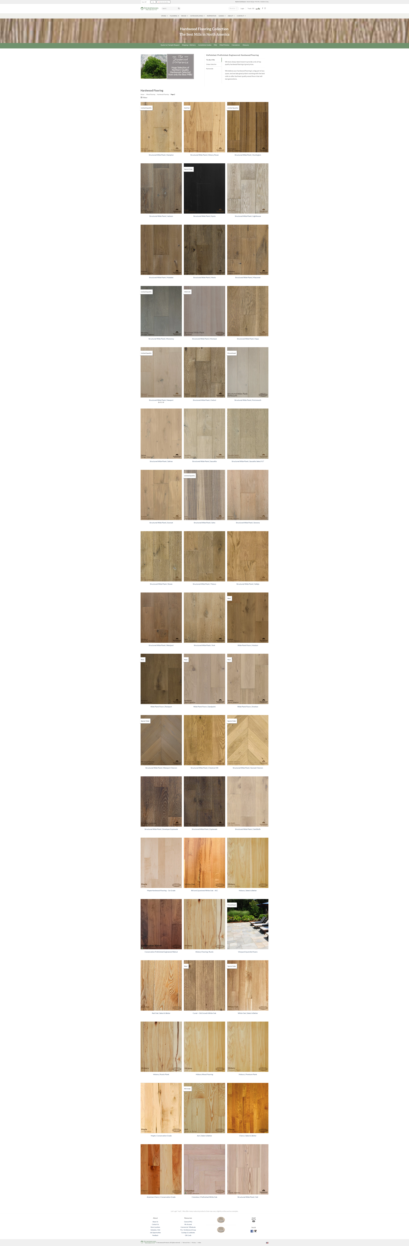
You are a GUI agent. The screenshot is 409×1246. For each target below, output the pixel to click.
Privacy (194, 1242)
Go (153, 2)
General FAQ (188, 1222)
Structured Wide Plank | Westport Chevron (161, 768)
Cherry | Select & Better (247, 1136)
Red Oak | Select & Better (161, 1013)
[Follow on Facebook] (262, 8)
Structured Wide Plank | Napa (248, 339)
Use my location (163, 2)
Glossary (246, 45)
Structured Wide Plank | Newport (161, 400)
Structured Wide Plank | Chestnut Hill (204, 768)
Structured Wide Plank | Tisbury (204, 584)
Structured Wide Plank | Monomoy (161, 339)
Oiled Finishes (224, 45)
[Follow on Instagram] (265, 8)
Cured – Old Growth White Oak (204, 1013)
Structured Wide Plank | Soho (204, 523)
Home (142, 94)
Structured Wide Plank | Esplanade (204, 829)
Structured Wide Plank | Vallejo (247, 584)
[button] (253, 8)
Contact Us (155, 1224)
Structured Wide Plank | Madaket (161, 277)
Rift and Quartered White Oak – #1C (204, 890)
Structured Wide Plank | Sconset (161, 523)
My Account (188, 1224)
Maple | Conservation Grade (161, 1136)
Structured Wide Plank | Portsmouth (247, 400)
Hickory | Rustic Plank (161, 1074)
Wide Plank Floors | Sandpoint (204, 707)
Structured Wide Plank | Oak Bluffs (248, 829)
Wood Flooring (150, 94)
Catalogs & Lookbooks (188, 1232)
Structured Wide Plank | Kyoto (204, 216)
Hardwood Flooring (163, 94)
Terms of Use (186, 1242)
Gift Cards (188, 1235)
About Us (155, 1222)
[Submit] (178, 8)
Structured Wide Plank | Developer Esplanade (161, 829)
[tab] (213, 60)
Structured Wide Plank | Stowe (161, 584)
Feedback (155, 1235)
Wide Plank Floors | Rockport (161, 707)
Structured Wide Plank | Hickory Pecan (204, 155)
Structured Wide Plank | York (204, 645)
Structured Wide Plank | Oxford (204, 400)
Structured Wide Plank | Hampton (161, 155)
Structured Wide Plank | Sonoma (248, 523)
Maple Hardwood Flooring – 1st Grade (161, 890)
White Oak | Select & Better (248, 1013)
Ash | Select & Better (204, 1136)
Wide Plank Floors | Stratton (247, 707)
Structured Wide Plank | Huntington (248, 155)
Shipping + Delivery (189, 45)
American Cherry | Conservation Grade (161, 1197)
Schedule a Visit (155, 1230)
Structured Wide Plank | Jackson (161, 216)
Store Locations (155, 1227)
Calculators (236, 45)
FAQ (215, 45)
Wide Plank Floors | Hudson (248, 645)
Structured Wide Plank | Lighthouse (248, 216)
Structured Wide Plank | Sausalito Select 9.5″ (248, 461)
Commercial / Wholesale (188, 1227)
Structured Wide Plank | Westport (161, 645)
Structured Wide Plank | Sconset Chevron (248, 768)
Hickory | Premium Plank (248, 1074)
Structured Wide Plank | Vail (248, 1197)
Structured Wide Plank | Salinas (161, 461)
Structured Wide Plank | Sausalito (204, 461)
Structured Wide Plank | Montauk (204, 339)
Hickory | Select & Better (248, 890)
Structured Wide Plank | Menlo (204, 277)
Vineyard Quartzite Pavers (248, 952)
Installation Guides (204, 45)
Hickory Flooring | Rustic (204, 952)
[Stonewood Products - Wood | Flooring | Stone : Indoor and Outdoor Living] (149, 8)
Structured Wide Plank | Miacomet (247, 277)
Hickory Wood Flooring (204, 1074)
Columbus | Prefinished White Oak (204, 1197)
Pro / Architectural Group (188, 1230)
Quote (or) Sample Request (170, 45)
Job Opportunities (155, 1232)
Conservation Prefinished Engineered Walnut (161, 952)
